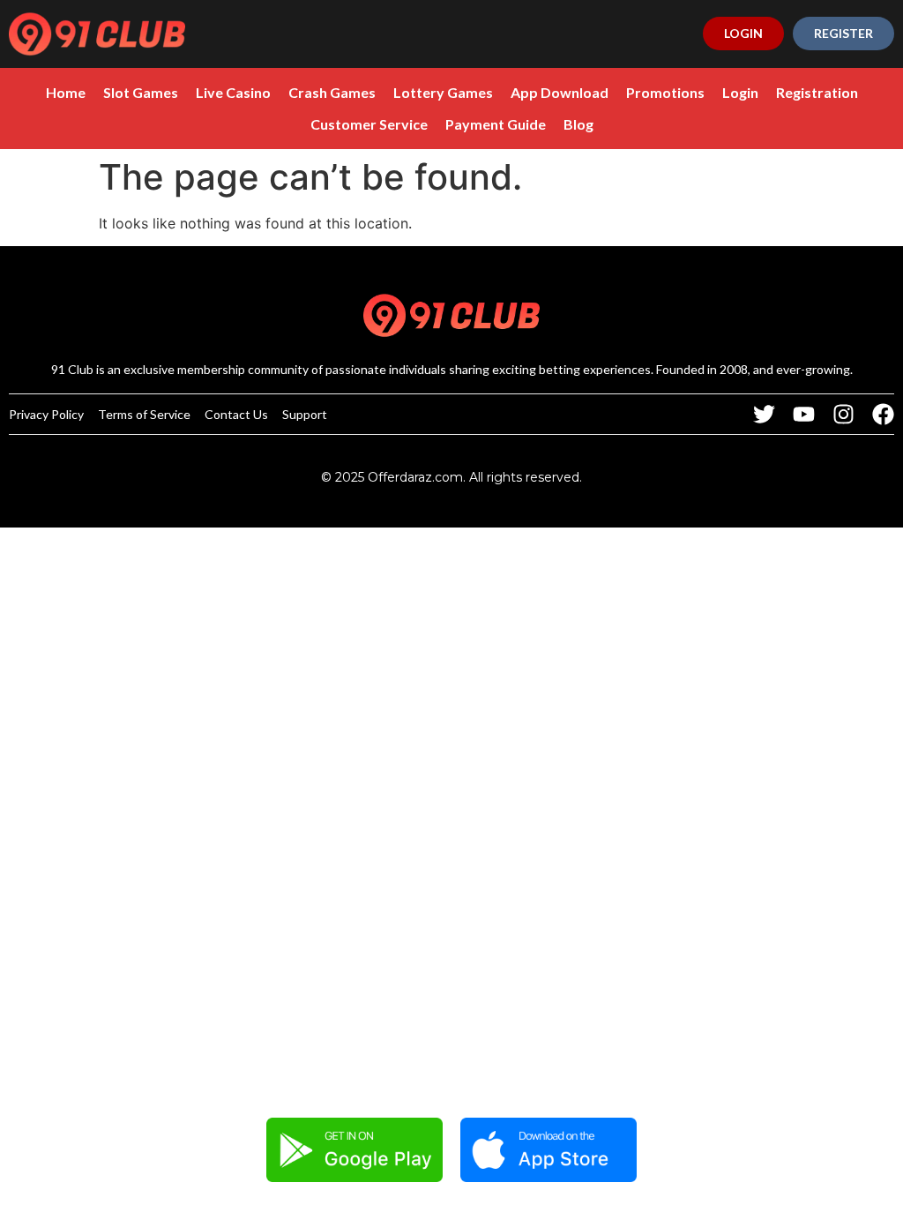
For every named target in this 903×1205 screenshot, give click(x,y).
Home (66, 92)
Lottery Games (443, 92)
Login (740, 92)
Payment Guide (495, 124)
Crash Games (332, 92)
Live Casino (233, 92)
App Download (559, 92)
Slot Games (140, 92)
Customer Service (369, 124)
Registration (817, 92)
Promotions (665, 92)
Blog (578, 124)
